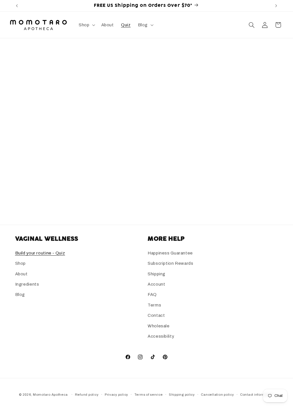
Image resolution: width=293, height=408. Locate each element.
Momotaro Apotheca (50, 394)
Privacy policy (116, 394)
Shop (20, 263)
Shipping (156, 274)
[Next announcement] (276, 5)
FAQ (152, 294)
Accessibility (161, 336)
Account (156, 284)
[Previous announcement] (17, 5)
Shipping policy (182, 394)
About (21, 274)
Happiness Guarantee (170, 253)
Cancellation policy (217, 394)
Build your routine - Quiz (40, 253)
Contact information (257, 394)
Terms (154, 305)
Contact (156, 315)
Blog (20, 294)
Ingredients (27, 284)
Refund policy (87, 394)
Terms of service (148, 394)
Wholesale (159, 326)
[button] (86, 25)
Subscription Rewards (170, 263)
